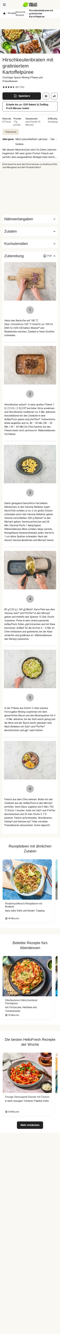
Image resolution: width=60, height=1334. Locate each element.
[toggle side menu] (4, 4)
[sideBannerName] (30, 192)
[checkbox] (3, 87)
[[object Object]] (46, 96)
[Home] (4, 14)
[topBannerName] (30, 23)
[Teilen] (54, 96)
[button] (30, 231)
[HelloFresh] (30, 4)
